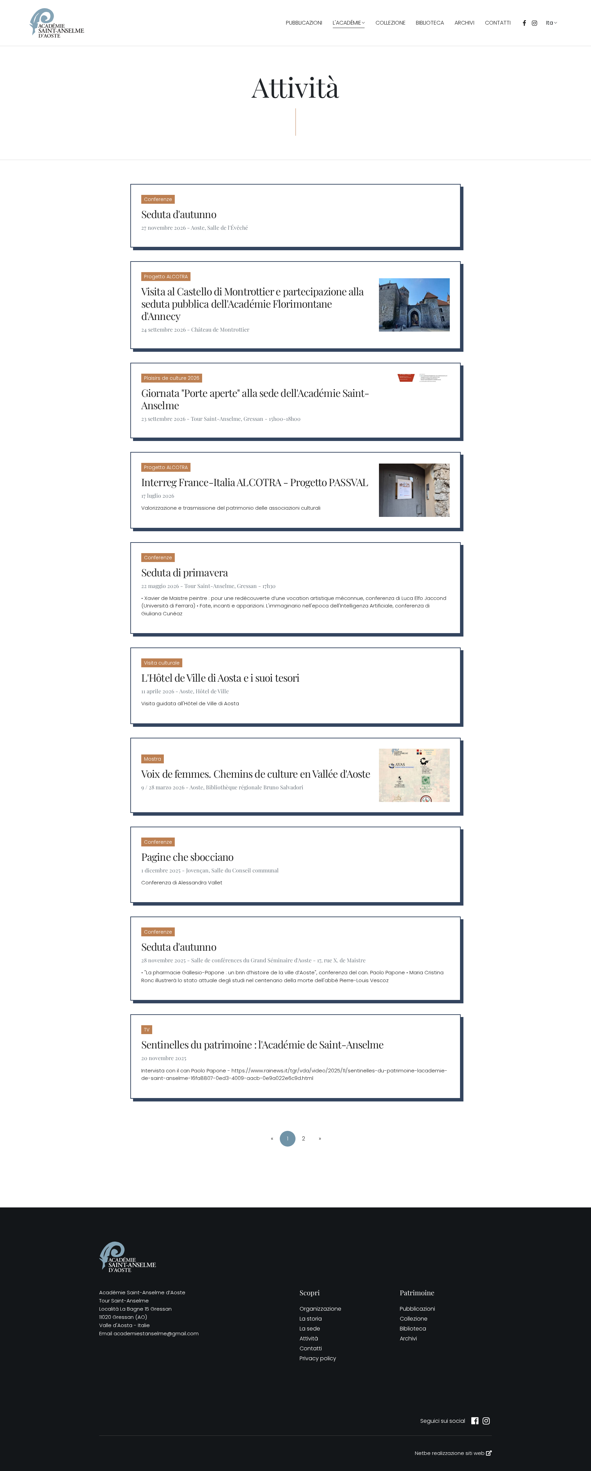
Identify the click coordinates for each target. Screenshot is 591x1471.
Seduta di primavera (184, 572)
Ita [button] (549, 23)
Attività (309, 1338)
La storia (311, 1319)
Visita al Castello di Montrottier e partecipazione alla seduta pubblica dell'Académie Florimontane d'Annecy (252, 303)
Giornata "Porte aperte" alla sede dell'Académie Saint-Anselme (255, 399)
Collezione (391, 23)
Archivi (464, 23)
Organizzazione (320, 1309)
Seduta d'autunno (178, 214)
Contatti (497, 23)
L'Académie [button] (347, 23)
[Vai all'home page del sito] (56, 23)
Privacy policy (318, 1358)
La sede (310, 1329)
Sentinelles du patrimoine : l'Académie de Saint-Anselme (262, 1044)
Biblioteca (430, 23)
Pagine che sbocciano (187, 857)
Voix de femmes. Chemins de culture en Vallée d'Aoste (255, 773)
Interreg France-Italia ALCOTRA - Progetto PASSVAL (254, 482)
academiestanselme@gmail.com (156, 1333)
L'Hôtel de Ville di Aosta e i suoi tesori (220, 677)
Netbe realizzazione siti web (450, 1453)
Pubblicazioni (304, 23)
